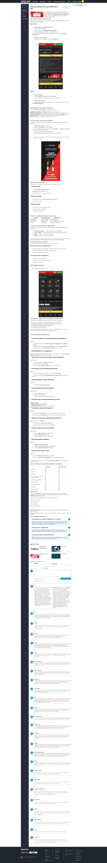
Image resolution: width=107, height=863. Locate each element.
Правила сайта (33, 850)
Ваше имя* (36, 563)
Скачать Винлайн (78, 856)
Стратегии (24, 16)
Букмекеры (35, 1)
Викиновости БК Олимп (35, 505)
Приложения (43, 1)
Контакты (46, 854)
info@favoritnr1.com (48, 851)
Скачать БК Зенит (78, 852)
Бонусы (50, 1)
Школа (68, 1)
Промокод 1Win (78, 858)
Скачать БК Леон (78, 854)
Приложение (66, 6)
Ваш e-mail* (54, 563)
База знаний (24, 18)
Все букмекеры (79, 4)
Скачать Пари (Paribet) (79, 850)
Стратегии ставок (76, 1)
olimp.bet (44, 28)
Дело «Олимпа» (33, 503)
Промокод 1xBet (78, 860)
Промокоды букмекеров (59, 1)
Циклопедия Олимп (34, 501)
